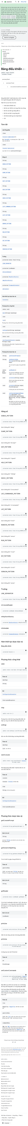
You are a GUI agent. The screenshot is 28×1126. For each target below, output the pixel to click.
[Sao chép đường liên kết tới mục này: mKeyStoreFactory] (15, 617)
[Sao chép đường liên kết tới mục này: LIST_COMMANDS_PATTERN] (21, 494)
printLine (12, 377)
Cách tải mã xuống (5, 1066)
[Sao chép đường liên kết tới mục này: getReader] (9, 891)
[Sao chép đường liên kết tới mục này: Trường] (8, 589)
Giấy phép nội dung (17, 1049)
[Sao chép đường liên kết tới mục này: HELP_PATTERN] (13, 463)
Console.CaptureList (8, 148)
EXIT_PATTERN (6, 181)
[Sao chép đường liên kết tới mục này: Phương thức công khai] (21, 660)
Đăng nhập (23, 1)
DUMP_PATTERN (6, 172)
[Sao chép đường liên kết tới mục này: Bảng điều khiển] (12, 646)
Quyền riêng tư (11, 1117)
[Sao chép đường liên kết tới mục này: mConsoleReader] (14, 605)
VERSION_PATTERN (7, 249)
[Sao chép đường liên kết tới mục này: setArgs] (7, 725)
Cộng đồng (15, 1115)
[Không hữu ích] (25, 46)
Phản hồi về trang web (7, 1120)
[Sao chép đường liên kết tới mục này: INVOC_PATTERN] (14, 478)
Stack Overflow (4, 1108)
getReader (12, 370)
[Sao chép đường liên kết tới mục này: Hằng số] (9, 411)
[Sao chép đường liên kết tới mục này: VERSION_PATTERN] (15, 572)
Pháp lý (20, 1115)
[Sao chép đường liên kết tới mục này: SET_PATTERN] (11, 556)
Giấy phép (4, 1117)
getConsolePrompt (14, 355)
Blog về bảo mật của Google (7, 1086)
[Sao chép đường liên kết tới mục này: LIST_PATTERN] (12, 509)
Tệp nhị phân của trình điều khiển (8, 1073)
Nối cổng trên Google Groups (8, 1092)
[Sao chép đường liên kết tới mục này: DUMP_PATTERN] (13, 431)
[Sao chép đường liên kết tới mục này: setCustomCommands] (17, 970)
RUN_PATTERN (6, 232)
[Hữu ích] (23, 46)
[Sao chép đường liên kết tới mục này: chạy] (5, 708)
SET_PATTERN (6, 240)
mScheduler (6, 289)
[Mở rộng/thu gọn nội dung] (10, 50)
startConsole (6, 340)
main (4, 313)
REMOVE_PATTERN (7, 223)
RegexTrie (25, 976)
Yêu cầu (3, 1064)
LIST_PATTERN (6, 215)
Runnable (7, 139)
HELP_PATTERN (6, 189)
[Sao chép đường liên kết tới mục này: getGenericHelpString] (17, 848)
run (3, 320)
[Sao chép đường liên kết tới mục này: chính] (6, 664)
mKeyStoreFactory (7, 280)
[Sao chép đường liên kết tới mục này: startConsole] (11, 755)
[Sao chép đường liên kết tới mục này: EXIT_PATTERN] (12, 447)
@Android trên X (5, 1079)
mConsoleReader (7, 272)
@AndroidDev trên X (6, 1081)
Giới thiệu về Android (6, 1115)
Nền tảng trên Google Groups (8, 1088)
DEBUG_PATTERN (7, 164)
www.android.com (5, 1103)
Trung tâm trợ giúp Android (7, 1098)
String (8, 840)
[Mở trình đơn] (2, 1)
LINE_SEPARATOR (7, 263)
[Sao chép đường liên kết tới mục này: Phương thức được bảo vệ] (23, 816)
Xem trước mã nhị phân (6, 1068)
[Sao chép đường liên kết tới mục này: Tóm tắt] (9, 125)
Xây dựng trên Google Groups (8, 1090)
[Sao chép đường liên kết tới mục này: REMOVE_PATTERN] (15, 525)
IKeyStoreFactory (13, 277)
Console (5, 299)
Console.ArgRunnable (8, 137)
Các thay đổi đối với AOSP (10, 23)
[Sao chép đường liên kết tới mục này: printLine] (8, 924)
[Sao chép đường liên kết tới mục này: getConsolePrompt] (15, 820)
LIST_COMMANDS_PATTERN (9, 206)
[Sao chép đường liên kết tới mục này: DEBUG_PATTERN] (14, 416)
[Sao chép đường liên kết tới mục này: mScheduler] (10, 628)
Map (9, 1026)
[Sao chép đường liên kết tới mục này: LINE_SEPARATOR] (14, 593)
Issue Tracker (4, 1110)
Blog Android (4, 1083)
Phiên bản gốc (4, 1070)
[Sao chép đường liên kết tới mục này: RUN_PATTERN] (12, 540)
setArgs (5, 330)
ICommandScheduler (14, 285)
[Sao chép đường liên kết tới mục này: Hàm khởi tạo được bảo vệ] (24, 642)
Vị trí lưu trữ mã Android (6, 1061)
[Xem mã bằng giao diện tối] (26, 420)
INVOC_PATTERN (7, 198)
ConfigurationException (9, 694)
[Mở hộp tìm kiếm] (16, 2)
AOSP (2, 43)
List (9, 1016)
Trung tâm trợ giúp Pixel (6, 1101)
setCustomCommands (14, 393)
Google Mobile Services (6, 1105)
